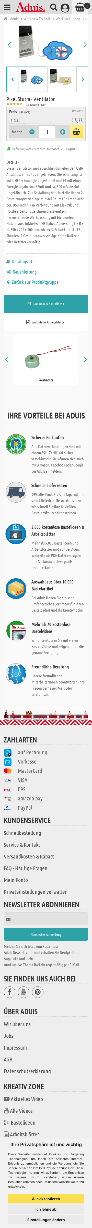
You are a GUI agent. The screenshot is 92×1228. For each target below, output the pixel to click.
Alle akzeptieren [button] (46, 1199)
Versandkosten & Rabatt (29, 856)
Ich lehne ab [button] (46, 1209)
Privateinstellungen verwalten (36, 891)
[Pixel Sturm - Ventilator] (47, 45)
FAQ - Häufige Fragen (26, 868)
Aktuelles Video (27, 1098)
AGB (8, 1059)
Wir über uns (17, 1023)
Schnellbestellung (22, 832)
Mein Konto (16, 879)
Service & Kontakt (22, 844)
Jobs (8, 1035)
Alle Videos (21, 1110)
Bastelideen (23, 1122)
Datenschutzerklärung (27, 1071)
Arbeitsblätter (24, 1134)
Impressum (15, 1047)
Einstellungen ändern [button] (46, 1220)
